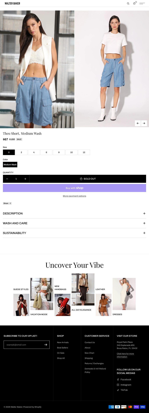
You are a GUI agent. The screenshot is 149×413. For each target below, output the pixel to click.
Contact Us (90, 342)
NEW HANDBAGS (60, 287)
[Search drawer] (128, 3)
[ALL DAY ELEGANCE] (83, 289)
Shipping (89, 358)
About (87, 348)
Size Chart (89, 353)
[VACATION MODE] (41, 294)
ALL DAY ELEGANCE (81, 310)
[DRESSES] (124, 294)
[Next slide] (144, 123)
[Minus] (7, 179)
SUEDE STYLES (20, 289)
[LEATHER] (103, 305)
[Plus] (25, 179)
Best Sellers (62, 348)
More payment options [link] (74, 196)
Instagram (126, 385)
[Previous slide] (138, 123)
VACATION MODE (38, 314)
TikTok (124, 390)
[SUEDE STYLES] (21, 305)
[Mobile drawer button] (142, 3)
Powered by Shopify (32, 407)
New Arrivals (63, 342)
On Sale (60, 353)
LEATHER (100, 289)
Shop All (61, 358)
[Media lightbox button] (37, 69)
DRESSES (117, 314)
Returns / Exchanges (94, 363)
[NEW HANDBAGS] (62, 305)
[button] (45, 345)
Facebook (126, 379)
